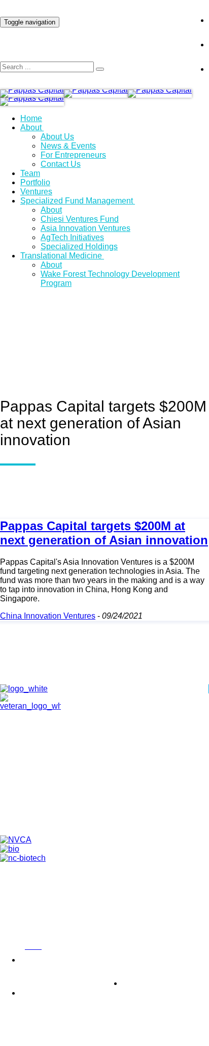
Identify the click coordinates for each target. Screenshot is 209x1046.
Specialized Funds (115, 816)
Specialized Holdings (79, 246)
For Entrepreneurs (73, 155)
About (31, 127)
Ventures (36, 191)
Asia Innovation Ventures (85, 228)
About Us (57, 136)
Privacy (10, 946)
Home (31, 118)
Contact (114, 793)
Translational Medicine (61, 255)
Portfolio (35, 182)
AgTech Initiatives (72, 237)
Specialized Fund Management (76, 200)
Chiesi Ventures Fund (80, 219)
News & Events (68, 145)
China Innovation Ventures (47, 616)
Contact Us (61, 164)
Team (30, 173)
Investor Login (150, 12)
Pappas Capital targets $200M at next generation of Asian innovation (104, 533)
